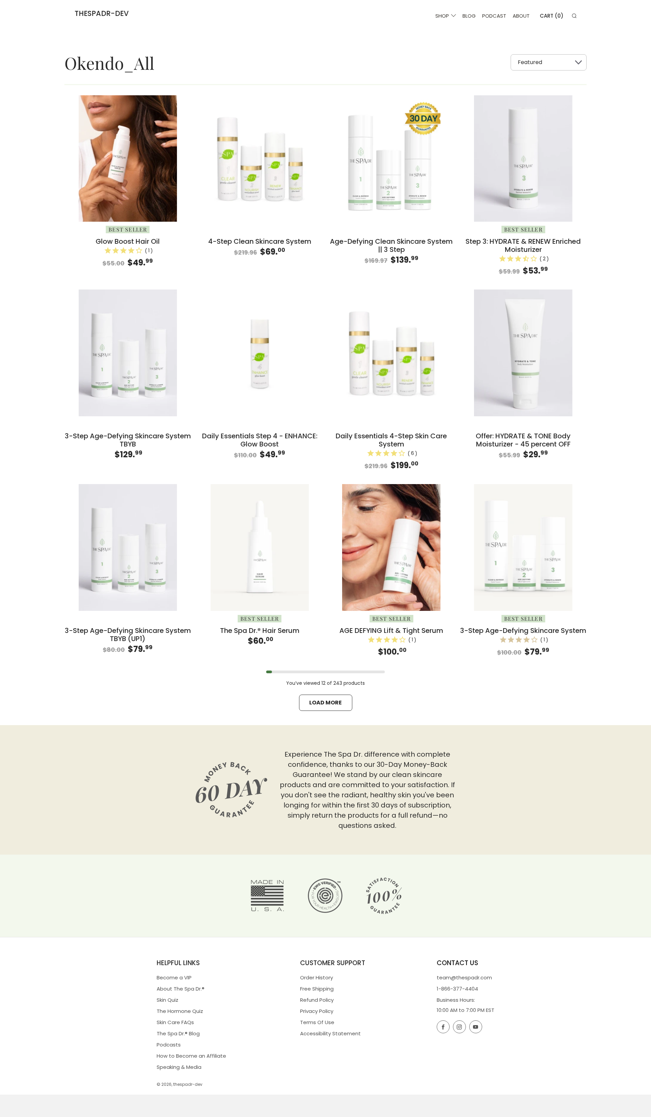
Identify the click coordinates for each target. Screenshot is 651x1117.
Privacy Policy (316, 1011)
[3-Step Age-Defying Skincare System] (523, 547)
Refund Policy (317, 999)
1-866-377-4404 (457, 988)
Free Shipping (317, 988)
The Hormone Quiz (180, 1011)
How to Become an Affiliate (191, 1055)
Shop (442, 15)
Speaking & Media (179, 1067)
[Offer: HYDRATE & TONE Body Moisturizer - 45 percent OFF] (523, 353)
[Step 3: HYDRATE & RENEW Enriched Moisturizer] (523, 158)
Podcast (494, 15)
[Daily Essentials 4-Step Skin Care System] (391, 353)
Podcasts (169, 1044)
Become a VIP (174, 977)
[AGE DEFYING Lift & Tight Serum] (391, 547)
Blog (469, 15)
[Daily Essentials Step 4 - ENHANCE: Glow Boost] (259, 353)
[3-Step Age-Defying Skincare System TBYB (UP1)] (127, 547)
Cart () (552, 15)
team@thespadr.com (464, 977)
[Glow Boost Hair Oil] (127, 158)
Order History (316, 977)
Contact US (457, 963)
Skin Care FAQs (175, 1022)
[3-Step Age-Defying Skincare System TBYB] (127, 353)
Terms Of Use (317, 1022)
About (521, 15)
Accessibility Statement (330, 1033)
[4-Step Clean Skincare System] (259, 158)
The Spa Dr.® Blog (178, 1033)
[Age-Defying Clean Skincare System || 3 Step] (391, 158)
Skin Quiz (167, 999)
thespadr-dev (102, 13)
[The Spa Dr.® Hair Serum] (259, 547)
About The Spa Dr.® (180, 988)
